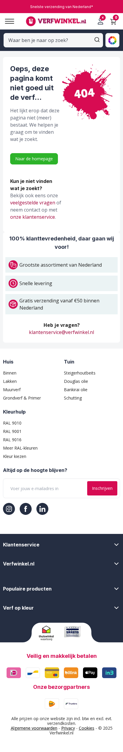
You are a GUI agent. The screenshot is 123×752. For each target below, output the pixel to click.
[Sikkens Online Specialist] (74, 632)
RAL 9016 (12, 439)
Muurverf (12, 389)
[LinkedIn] (42, 509)
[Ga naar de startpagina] (56, 21)
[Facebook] (26, 509)
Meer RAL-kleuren (20, 448)
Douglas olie (76, 381)
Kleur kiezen (14, 456)
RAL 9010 (12, 423)
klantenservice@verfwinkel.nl (61, 332)
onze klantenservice (32, 217)
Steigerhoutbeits (80, 373)
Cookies (86, 728)
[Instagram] (9, 509)
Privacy (68, 728)
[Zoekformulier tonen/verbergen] (97, 40)
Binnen (9, 373)
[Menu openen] (7, 21)
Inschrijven (102, 488)
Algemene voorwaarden (34, 728)
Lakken (10, 381)
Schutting (73, 398)
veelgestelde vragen (32, 202)
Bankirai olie (75, 389)
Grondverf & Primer (22, 398)
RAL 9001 (12, 431)
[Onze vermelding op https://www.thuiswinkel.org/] (49, 633)
